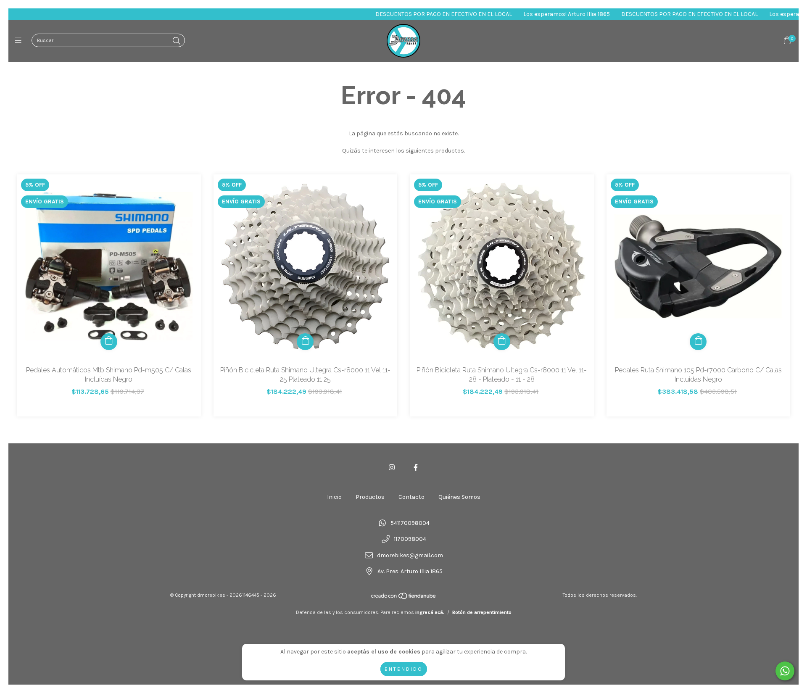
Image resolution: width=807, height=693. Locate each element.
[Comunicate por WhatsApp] (784, 670)
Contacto (411, 497)
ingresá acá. (429, 612)
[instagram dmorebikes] (391, 467)
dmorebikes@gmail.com (410, 555)
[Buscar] (176, 41)
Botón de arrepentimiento (482, 612)
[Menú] (20, 41)
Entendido (404, 669)
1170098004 (410, 539)
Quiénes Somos (459, 497)
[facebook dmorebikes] (415, 467)
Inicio (334, 497)
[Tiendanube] (404, 598)
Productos (370, 497)
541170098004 (410, 523)
